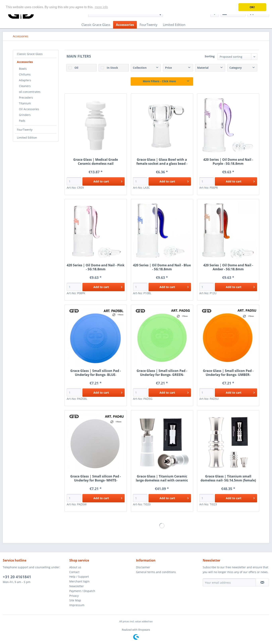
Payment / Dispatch (82, 591)
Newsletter (76, 586)
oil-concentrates (29, 92)
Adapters (25, 80)
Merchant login (79, 581)
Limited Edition (27, 137)
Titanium (25, 103)
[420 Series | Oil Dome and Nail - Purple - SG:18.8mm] (228, 125)
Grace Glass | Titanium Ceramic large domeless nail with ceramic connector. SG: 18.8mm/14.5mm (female (162, 478)
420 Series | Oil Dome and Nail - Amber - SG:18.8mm (228, 267)
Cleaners (25, 86)
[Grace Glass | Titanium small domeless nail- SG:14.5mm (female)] (228, 441)
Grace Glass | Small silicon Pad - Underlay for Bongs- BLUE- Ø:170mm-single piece (95, 373)
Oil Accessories (29, 109)
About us (75, 567)
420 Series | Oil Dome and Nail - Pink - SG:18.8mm (95, 267)
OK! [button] (252, 7)
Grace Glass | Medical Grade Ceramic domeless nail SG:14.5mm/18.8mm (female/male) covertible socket (95, 162)
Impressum (76, 605)
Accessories (25, 62)
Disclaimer (143, 567)
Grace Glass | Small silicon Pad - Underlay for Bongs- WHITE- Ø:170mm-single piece (95, 478)
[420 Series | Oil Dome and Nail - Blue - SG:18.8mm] (162, 230)
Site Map (75, 600)
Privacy (74, 596)
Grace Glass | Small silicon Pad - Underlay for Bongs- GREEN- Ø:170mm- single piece (162, 373)
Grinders (25, 115)
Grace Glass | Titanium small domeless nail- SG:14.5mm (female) (228, 478)
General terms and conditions (156, 572)
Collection (140, 68)
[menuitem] (96, 24)
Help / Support (79, 576)
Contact (74, 572)
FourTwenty (24, 129)
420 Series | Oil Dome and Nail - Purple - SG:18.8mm (228, 162)
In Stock (112, 68)
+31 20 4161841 (17, 576)
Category (235, 68)
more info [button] (101, 7)
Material (202, 68)
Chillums (25, 74)
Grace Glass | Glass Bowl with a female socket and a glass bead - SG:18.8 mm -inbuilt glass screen (162, 162)
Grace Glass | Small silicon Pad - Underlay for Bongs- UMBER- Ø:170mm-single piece (228, 373)
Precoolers (26, 97)
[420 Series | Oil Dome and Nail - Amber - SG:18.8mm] (228, 230)
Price (168, 68)
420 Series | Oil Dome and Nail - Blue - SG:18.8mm (162, 267)
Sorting (210, 56)
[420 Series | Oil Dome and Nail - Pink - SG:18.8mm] (96, 230)
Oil (76, 68)
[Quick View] (122, 98)
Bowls (23, 69)
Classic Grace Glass (30, 54)
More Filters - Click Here (159, 81)
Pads (22, 121)
